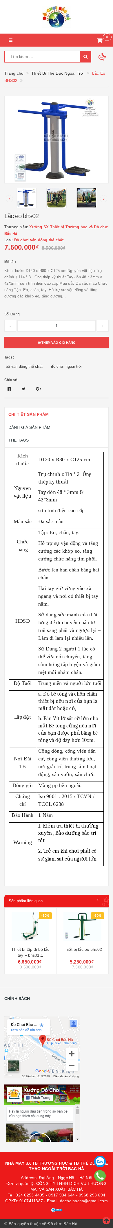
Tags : (9, 357)
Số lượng (12, 314)
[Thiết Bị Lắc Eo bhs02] (82, 928)
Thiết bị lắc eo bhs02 (82, 949)
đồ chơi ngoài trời (66, 366)
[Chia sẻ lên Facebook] (10, 389)
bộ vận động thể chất (24, 366)
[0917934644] (99, 1175)
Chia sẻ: (11, 380)
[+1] (38, 389)
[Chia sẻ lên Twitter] (24, 389)
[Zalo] (100, 1161)
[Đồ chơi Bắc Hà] (56, 17)
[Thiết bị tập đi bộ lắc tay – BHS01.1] (30, 928)
